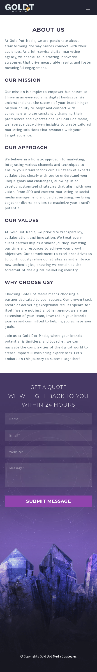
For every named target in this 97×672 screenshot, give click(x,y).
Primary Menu (88, 8)
